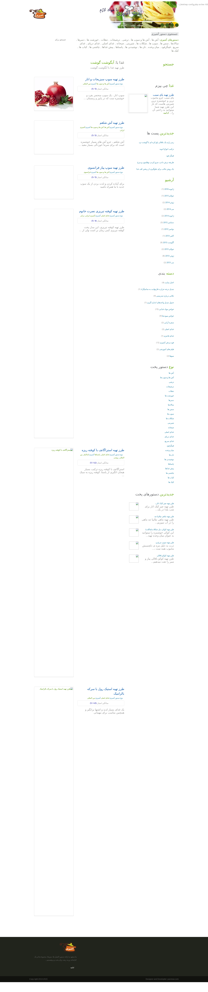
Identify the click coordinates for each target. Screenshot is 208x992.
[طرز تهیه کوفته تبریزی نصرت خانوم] (54, 323)
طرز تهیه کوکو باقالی (165, 555)
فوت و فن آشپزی (64, 25)
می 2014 (170, 209)
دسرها (81, 39)
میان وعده (153, 47)
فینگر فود (170, 156)
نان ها (143, 47)
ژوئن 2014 (169, 202)
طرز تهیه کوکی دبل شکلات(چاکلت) (159, 529)
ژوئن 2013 (169, 256)
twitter (167, 25)
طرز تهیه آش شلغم (112, 123)
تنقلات (104, 39)
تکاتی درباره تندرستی (165, 296)
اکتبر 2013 (169, 236)
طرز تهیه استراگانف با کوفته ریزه (103, 450)
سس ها (164, 43)
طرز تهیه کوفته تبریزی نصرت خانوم (101, 211)
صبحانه (120, 43)
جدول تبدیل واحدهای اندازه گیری (160, 302)
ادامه (120, 104)
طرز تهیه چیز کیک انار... (164, 503)
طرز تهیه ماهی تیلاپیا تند (164, 516)
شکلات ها (141, 43)
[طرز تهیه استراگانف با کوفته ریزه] (54, 562)
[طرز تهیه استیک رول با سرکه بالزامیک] (54, 801)
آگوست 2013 (168, 242)
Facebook (162, 25)
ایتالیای (86, 455)
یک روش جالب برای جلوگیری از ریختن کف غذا (155, 169)
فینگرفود (166, 47)
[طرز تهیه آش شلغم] (54, 137)
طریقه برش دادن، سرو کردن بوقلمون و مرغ (155, 162)
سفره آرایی (169, 322)
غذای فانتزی (169, 336)
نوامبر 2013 (169, 229)
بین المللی (87, 84)
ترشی (125, 39)
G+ (172, 25)
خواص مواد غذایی (166, 309)
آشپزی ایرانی (90, 216)
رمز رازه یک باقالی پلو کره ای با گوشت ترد (156, 142)
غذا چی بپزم (82, 25)
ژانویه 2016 (169, 189)
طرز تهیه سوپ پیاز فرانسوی (106, 167)
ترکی (82, 216)
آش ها (155, 39)
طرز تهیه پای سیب (163, 94)
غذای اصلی (108, 43)
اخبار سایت (169, 282)
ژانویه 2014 (169, 216)
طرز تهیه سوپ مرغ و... (164, 542)
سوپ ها (153, 43)
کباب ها (83, 47)
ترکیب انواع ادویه (167, 149)
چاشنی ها (94, 47)
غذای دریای (94, 43)
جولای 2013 (169, 249)
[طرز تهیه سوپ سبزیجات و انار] (54, 93)
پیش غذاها (107, 47)
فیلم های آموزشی (166, 349)
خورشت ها (93, 39)
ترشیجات (115, 39)
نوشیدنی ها (131, 47)
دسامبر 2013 (168, 222)
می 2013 (170, 262)
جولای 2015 (169, 196)
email (177, 25)
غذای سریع (169, 441)
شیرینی (130, 43)
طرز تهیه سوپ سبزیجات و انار (104, 79)
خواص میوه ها (168, 316)
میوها (171, 356)
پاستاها (119, 47)
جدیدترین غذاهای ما (101, 25)
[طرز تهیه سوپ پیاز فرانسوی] (54, 182)
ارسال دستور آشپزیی (42, 25)
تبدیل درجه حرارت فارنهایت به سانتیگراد (157, 289)
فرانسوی (87, 172)
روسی (116, 458)
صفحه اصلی (137, 25)
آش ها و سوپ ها (140, 39)
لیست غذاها (121, 25)
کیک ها (175, 50)
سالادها (175, 43)
